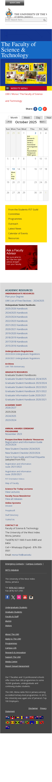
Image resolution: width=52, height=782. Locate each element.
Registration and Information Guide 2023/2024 (23, 443)
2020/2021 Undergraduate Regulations (22, 358)
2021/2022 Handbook (16, 325)
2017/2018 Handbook (16, 341)
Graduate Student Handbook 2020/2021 (26, 399)
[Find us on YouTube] (25, 598)
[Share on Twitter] (40, 108)
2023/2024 (10, 420)
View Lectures (12, 491)
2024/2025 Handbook (16, 312)
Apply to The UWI (13, 639)
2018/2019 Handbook (16, 337)
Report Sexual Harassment (17, 666)
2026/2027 (10, 407)
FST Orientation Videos (14, 479)
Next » (42, 122)
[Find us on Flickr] (19, 598)
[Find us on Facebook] (7, 598)
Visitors (8, 625)
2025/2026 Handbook (16, 308)
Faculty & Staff (11, 616)
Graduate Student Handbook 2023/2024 (26, 383)
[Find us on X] (13, 598)
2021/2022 (18, 465)
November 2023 (13, 434)
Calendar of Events (18, 233)
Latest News (14, 228)
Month (15, 117)
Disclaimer (33, 708)
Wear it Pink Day (13, 175)
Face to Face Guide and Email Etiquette (25, 457)
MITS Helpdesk (12, 570)
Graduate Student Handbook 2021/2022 (26, 391)
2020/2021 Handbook (16, 329)
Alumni (8, 621)
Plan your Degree (14, 296)
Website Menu (19, 88)
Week (27, 117)
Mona (15, 94)
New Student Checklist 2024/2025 (22, 448)
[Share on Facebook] (35, 108)
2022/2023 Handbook (16, 320)
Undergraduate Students (16, 607)
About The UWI (12, 634)
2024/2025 (10, 415)
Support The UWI (13, 657)
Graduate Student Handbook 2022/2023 (26, 387)
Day (38, 117)
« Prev (9, 122)
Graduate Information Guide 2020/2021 (25, 395)
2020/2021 (18, 473)
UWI (7, 94)
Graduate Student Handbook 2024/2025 (26, 378)
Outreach (13, 223)
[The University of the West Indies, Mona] (26, 13)
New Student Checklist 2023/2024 (22, 452)
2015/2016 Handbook (16, 345)
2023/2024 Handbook (16, 316)
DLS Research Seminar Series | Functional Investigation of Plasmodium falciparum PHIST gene (32, 145)
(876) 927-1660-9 (16, 587)
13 (13, 169)
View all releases (13, 498)
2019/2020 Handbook (16, 333)
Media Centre (11, 661)
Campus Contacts (34, 564)
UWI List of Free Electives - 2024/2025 (24, 300)
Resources (13, 238)
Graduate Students (13, 612)
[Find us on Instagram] (31, 598)
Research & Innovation (15, 652)
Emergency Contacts (14, 564)
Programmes (15, 218)
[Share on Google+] (45, 108)
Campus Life (11, 648)
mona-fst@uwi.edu (21, 554)
